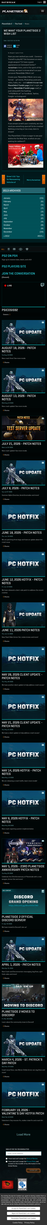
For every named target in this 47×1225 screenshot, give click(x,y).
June (23, 214)
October (23, 224)
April (23, 208)
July (23, 218)
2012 (6, 235)
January (23, 198)
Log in (39, 2)
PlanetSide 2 (7, 23)
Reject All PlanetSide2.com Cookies (23, 1213)
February (23, 201)
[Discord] (5, 277)
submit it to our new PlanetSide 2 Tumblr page (25, 84)
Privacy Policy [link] (29, 1222)
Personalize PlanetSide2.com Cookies (23, 1218)
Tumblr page (24, 87)
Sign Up (33, 1170)
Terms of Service (32, 1158)
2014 (40, 235)
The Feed (18, 23)
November (23, 228)
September (23, 221)
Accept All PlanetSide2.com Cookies (23, 1208)
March (23, 204)
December (23, 231)
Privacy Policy (31, 1161)
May (23, 211)
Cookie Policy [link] (18, 1222)
